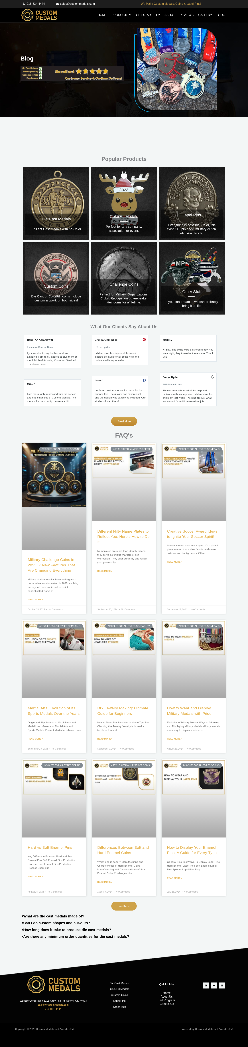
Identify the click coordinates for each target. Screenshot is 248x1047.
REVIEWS (187, 15)
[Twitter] (214, 985)
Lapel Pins (119, 1000)
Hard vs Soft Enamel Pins (50, 847)
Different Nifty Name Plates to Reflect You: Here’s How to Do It (123, 536)
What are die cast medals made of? (53, 916)
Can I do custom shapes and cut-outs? (56, 923)
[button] (124, 906)
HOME (102, 15)
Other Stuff (119, 1006)
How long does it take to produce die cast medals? (67, 930)
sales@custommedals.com (53, 1004)
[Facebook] (206, 985)
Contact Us (167, 1003)
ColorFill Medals (119, 988)
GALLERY (205, 15)
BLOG (221, 15)
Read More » (35, 599)
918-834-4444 (53, 1008)
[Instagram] (222, 985)
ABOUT (169, 15)
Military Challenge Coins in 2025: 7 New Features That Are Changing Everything (51, 564)
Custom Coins (119, 994)
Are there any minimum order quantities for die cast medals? (76, 937)
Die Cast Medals (119, 983)
